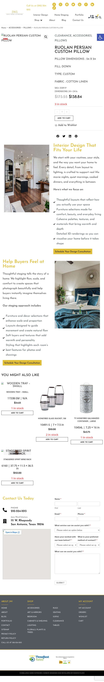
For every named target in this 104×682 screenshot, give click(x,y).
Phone (81, 514)
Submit (60, 583)
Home (3, 28)
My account (85, 608)
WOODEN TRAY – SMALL (17, 392)
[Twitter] (73, 4)
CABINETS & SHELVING (37, 621)
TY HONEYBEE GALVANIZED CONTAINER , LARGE (86, 419)
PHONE (14, 508)
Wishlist (83, 617)
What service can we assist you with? (73, 525)
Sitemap (5, 630)
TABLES (56, 625)
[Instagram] (60, 4)
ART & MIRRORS (34, 612)
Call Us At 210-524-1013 (11, 642)
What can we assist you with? (69, 551)
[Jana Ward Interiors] (5, 521)
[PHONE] (5, 510)
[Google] (79, 4)
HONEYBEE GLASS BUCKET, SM (52, 418)
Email (58, 514)
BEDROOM (32, 617)
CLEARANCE (63, 35)
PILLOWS (27, 28)
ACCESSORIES (15, 28)
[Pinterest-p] (86, 4)
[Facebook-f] (54, 4)
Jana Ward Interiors (19, 517)
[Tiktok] (54, 8)
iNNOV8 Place (78, 673)
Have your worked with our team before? (65, 538)
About (4, 612)
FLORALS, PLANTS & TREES (36, 631)
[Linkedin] (67, 4)
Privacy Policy (8, 634)
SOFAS (56, 617)
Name (58, 499)
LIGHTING (31, 625)
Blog (3, 617)
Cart (81, 621)
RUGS (55, 608)
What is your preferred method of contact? (88, 538)
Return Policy (8, 638)
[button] (100, 37)
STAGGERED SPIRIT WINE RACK (17, 459)
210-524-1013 (19, 511)
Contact (5, 625)
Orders (82, 612)
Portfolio (6, 621)
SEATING (57, 612)
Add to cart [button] (17, 413)
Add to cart (64, 118)
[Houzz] (92, 4)
